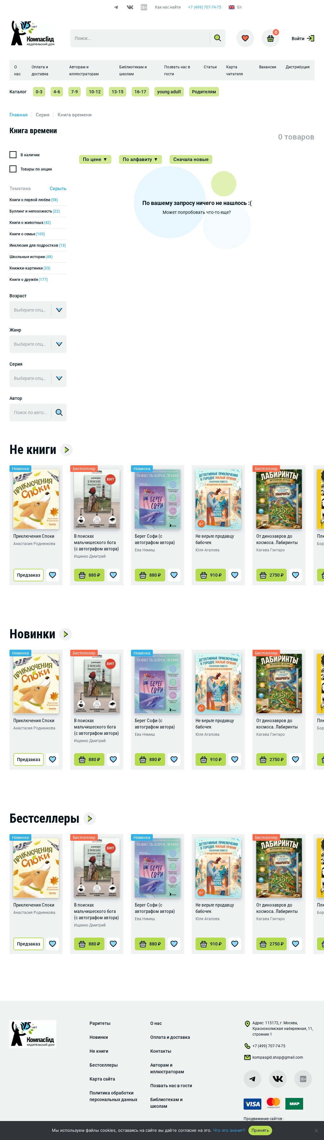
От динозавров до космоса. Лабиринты (277, 539)
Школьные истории (31, 257)
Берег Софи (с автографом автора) (155, 539)
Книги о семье (27, 234)
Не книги (32, 449)
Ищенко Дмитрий (90, 556)
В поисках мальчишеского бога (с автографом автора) (96, 542)
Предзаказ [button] (28, 575)
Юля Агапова (208, 550)
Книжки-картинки (29, 268)
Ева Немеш (145, 550)
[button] (89, 575)
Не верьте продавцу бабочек (215, 539)
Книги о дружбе (28, 279)
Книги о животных (30, 222)
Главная (18, 115)
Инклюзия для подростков (37, 245)
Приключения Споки (33, 536)
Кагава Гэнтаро (270, 550)
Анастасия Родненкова (34, 544)
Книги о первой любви (33, 200)
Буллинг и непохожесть (34, 211)
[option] (36, 525)
